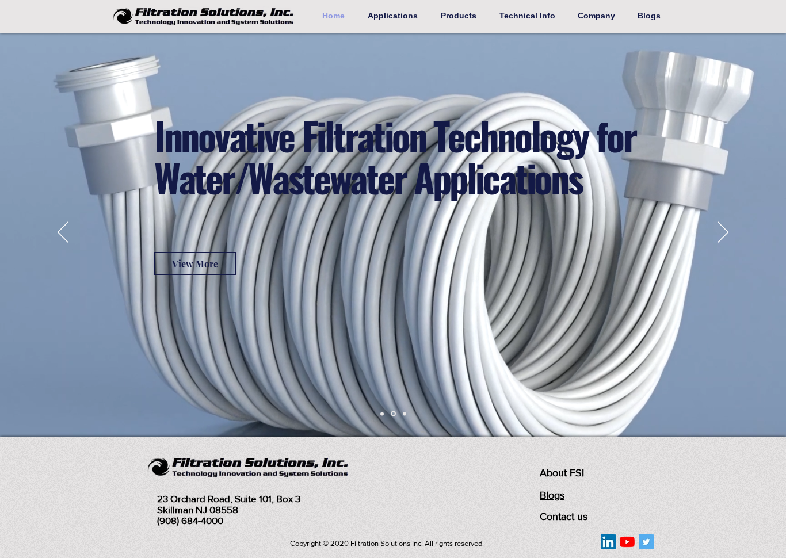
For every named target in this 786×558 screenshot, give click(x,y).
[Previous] (63, 232)
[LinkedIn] (608, 541)
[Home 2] (393, 413)
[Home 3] (404, 413)
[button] (395, 15)
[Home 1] (382, 413)
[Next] (723, 232)
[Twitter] (646, 541)
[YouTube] (627, 541)
